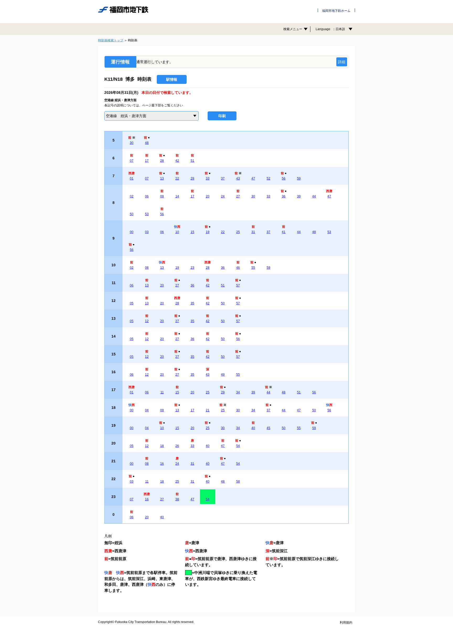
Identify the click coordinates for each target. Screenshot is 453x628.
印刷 (222, 116)
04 (147, 410)
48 (147, 143)
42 (177, 161)
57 (238, 285)
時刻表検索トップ (110, 40)
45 (268, 428)
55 (253, 267)
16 (162, 463)
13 (162, 178)
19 (207, 232)
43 (238, 178)
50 (131, 214)
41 (283, 232)
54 (238, 446)
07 (131, 161)
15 (192, 232)
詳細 (341, 62)
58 (238, 481)
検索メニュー (292, 29)
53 (147, 214)
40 (253, 428)
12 (147, 321)
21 (207, 410)
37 (223, 178)
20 (207, 196)
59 (299, 178)
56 (283, 178)
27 (238, 196)
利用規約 (346, 622)
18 (162, 446)
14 (177, 196)
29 (192, 178)
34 (238, 392)
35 (192, 303)
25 (238, 232)
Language (330, 29)
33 (207, 178)
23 (192, 267)
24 (223, 196)
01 (131, 178)
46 (238, 267)
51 (192, 161)
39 (299, 196)
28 (162, 161)
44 (314, 196)
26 (177, 446)
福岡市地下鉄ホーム (336, 11)
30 (131, 143)
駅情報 (171, 79)
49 (223, 374)
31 (253, 232)
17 (147, 161)
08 (147, 267)
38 (177, 499)
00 (131, 232)
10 (177, 232)
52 (268, 178)
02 (131, 196)
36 (283, 196)
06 (147, 196)
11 (162, 392)
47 (253, 178)
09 (162, 196)
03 (147, 232)
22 (177, 178)
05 (131, 303)
